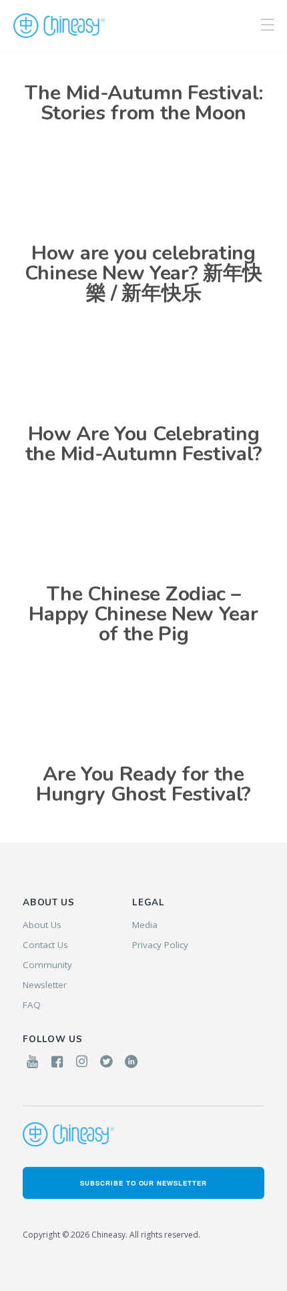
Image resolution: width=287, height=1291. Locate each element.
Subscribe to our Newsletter (143, 1183)
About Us (42, 925)
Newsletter (45, 985)
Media (145, 925)
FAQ (32, 1005)
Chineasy (59, 26)
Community (47, 965)
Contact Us (45, 945)
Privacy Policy (160, 945)
